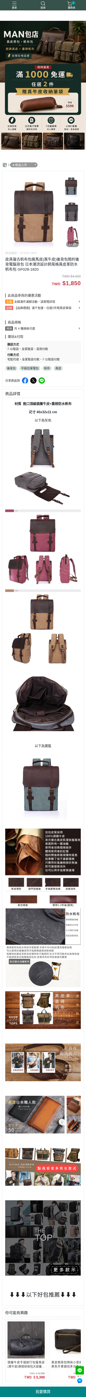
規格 (9, 328)
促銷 (9, 308)
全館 (9, 301)
